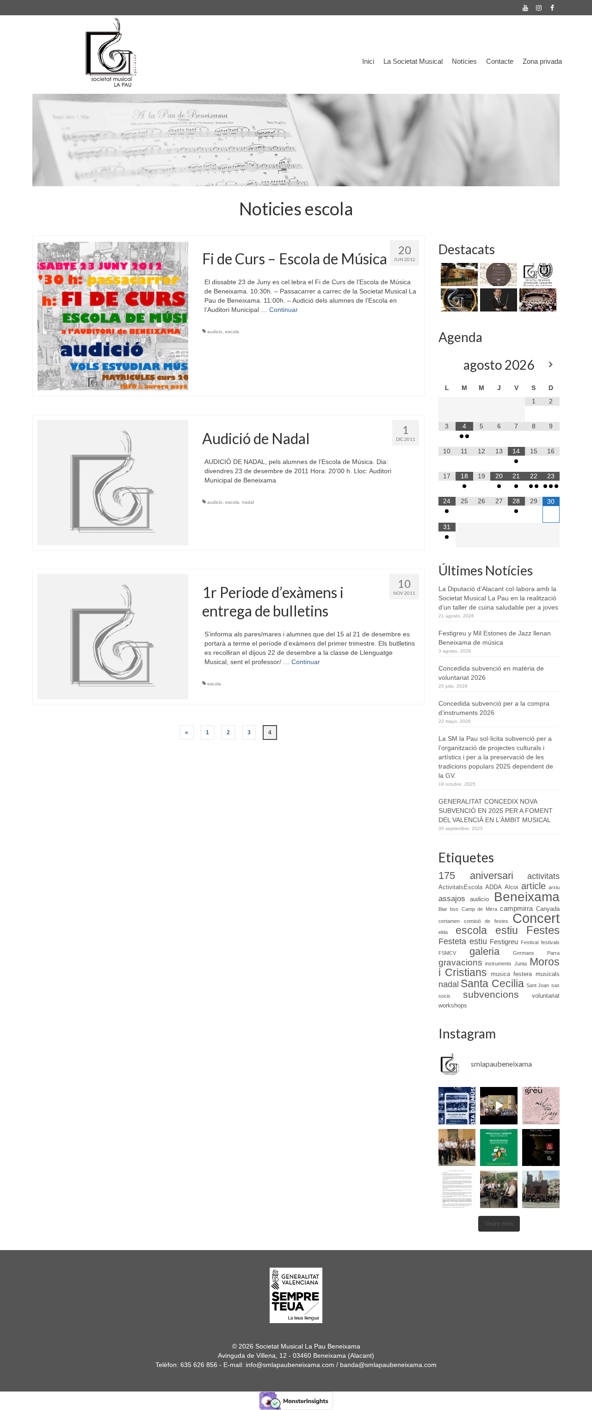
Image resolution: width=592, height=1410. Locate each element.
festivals (550, 942)
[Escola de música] (536, 274)
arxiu (554, 887)
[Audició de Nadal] (112, 482)
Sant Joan (537, 985)
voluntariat (546, 995)
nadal (248, 502)
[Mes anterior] (447, 364)
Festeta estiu (462, 941)
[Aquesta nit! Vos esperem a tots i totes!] (457, 1105)
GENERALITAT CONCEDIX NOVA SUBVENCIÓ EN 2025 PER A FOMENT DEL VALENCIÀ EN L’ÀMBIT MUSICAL (495, 811)
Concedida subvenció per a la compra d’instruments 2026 (493, 708)
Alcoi (511, 887)
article (533, 886)
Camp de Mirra (479, 909)
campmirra (516, 908)
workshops (452, 1005)
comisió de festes (486, 921)
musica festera (511, 974)
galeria (484, 951)
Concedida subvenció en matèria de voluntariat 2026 (491, 673)
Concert (536, 918)
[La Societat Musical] (536, 299)
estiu (506, 930)
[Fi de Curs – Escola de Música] (112, 315)
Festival (529, 942)
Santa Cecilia (492, 983)
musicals (548, 974)
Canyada (548, 908)
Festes (543, 930)
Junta (520, 963)
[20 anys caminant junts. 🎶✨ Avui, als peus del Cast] (541, 1189)
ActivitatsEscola (460, 887)
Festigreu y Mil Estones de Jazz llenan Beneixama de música (494, 637)
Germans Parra (536, 953)
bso (454, 909)
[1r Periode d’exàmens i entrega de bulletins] (112, 636)
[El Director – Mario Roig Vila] (497, 299)
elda (443, 932)
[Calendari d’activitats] (458, 299)
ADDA (493, 887)
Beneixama (527, 896)
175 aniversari (475, 875)
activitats (543, 876)
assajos (451, 898)
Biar (442, 909)
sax (555, 985)
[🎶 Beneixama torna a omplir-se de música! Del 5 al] (541, 1105)
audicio (214, 331)
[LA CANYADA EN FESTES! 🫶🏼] (457, 1147)
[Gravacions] (497, 274)
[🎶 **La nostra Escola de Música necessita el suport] (457, 1189)
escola (232, 331)
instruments (498, 963)
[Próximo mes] (551, 364)
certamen (449, 921)
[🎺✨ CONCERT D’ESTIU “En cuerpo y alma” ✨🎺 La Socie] (541, 1147)
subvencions (491, 994)
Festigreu (504, 942)
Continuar (283, 309)
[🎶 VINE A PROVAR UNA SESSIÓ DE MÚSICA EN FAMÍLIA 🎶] (499, 1147)
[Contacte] (458, 274)
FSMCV (447, 953)
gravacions (460, 962)
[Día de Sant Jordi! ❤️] (499, 1189)
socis (444, 996)
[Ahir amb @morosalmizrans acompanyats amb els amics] (499, 1105)
